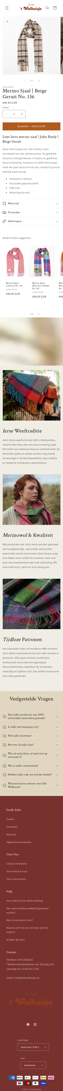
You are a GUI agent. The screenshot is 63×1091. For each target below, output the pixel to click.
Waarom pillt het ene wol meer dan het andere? (27, 930)
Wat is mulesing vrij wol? (19, 920)
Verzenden (12, 826)
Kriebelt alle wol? (15, 939)
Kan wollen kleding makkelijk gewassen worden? (27, 910)
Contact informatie (16, 863)
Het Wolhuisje (35, 1089)
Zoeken (10, 819)
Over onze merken (16, 878)
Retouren (11, 834)
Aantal (6, 107)
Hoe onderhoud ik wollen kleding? (24, 900)
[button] (6, 8)
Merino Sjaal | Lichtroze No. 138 (14, 284)
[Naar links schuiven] (24, 80)
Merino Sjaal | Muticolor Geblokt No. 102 (40, 286)
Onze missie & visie (16, 871)
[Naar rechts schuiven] (38, 80)
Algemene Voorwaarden (19, 842)
